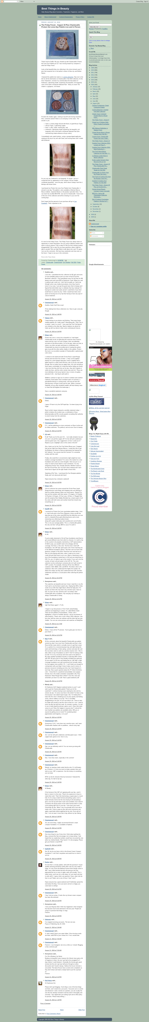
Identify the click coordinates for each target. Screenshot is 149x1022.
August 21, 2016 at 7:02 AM (53, 939)
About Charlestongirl (50, 17)
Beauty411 (94, 439)
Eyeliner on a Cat (96, 456)
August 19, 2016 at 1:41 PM (53, 299)
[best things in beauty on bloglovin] (98, 386)
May (94, 96)
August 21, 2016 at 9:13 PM (53, 977)
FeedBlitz (105, 29)
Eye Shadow (66, 262)
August (95, 103)
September (96, 204)
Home (39, 17)
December (96, 211)
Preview (91, 29)
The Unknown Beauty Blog (98, 478)
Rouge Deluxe (95, 466)
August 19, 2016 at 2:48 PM (53, 314)
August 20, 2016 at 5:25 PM (53, 751)
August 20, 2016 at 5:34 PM (53, 845)
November (96, 209)
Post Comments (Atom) (53, 1013)
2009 (92, 68)
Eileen (47, 335)
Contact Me (90, 17)
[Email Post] (65, 260)
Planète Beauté (95, 463)
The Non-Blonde (95, 473)
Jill (46, 434)
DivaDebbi (94, 453)
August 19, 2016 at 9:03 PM (53, 505)
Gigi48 (47, 509)
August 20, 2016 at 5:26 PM (53, 761)
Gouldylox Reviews (96, 461)
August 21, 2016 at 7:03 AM (53, 950)
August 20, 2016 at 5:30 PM (53, 782)
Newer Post (41, 1010)
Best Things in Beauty (55, 8)
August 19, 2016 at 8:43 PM (53, 482)
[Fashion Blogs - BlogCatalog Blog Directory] (100, 413)
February (95, 89)
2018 (92, 214)
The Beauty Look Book (97, 471)
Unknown (48, 919)
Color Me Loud (95, 446)
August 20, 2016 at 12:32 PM (53, 681)
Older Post (81, 1010)
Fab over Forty (95, 458)
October (95, 206)
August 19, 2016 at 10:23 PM (53, 578)
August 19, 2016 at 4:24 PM (53, 331)
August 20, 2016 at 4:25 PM (53, 717)
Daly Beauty (94, 448)
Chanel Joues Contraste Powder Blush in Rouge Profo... (99, 115)
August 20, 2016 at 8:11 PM (53, 889)
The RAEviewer (95, 476)
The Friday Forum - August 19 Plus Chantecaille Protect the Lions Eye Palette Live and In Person (60, 26)
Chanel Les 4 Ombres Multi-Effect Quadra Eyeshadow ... (100, 124)
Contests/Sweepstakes (66, 17)
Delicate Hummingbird (97, 451)
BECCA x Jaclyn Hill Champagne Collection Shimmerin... (99, 195)
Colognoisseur (95, 443)
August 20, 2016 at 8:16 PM (53, 900)
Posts (93, 233)
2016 (92, 84)
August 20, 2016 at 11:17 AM (53, 624)
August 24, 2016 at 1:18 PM (53, 1000)
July (94, 101)
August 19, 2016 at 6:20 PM (53, 419)
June (94, 98)
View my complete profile (99, 226)
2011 (92, 72)
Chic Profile (94, 441)
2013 (92, 77)
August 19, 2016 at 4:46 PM (53, 394)
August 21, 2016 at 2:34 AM (53, 927)
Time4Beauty (94, 481)
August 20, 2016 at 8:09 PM (53, 858)
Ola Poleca (48, 980)
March (95, 91)
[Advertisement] (97, 296)
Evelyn (47, 862)
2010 (92, 70)
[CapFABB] (100, 508)
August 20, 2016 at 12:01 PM (53, 635)
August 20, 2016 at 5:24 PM (53, 740)
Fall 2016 (73, 262)
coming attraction (68, 77)
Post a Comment (45, 1003)
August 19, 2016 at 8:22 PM (53, 431)
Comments (94, 236)
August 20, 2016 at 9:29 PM (53, 916)
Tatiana (47, 318)
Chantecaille (49, 262)
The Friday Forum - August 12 (101, 141)
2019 (92, 217)
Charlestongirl (58, 262)
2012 (92, 75)
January (95, 86)
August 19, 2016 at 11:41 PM (53, 599)
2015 (92, 82)
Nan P (47, 639)
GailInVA (47, 849)
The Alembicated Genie (97, 468)
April (94, 94)
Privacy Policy (80, 17)
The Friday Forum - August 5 (100, 120)
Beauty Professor (96, 436)
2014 (92, 80)
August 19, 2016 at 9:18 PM (53, 528)
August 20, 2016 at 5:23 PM (53, 729)
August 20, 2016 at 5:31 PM (53, 828)
